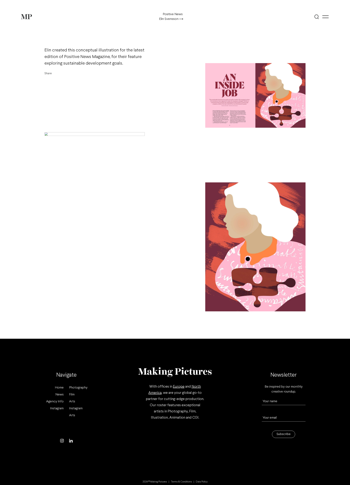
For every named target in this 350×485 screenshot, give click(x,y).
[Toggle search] (317, 16)
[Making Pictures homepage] (26, 16)
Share (48, 73)
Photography (78, 387)
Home (59, 387)
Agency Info (55, 401)
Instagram (57, 408)
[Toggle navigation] (325, 17)
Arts (72, 401)
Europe (178, 386)
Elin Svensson (169, 19)
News (59, 394)
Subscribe (284, 434)
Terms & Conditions (181, 482)
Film (72, 394)
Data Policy (202, 482)
